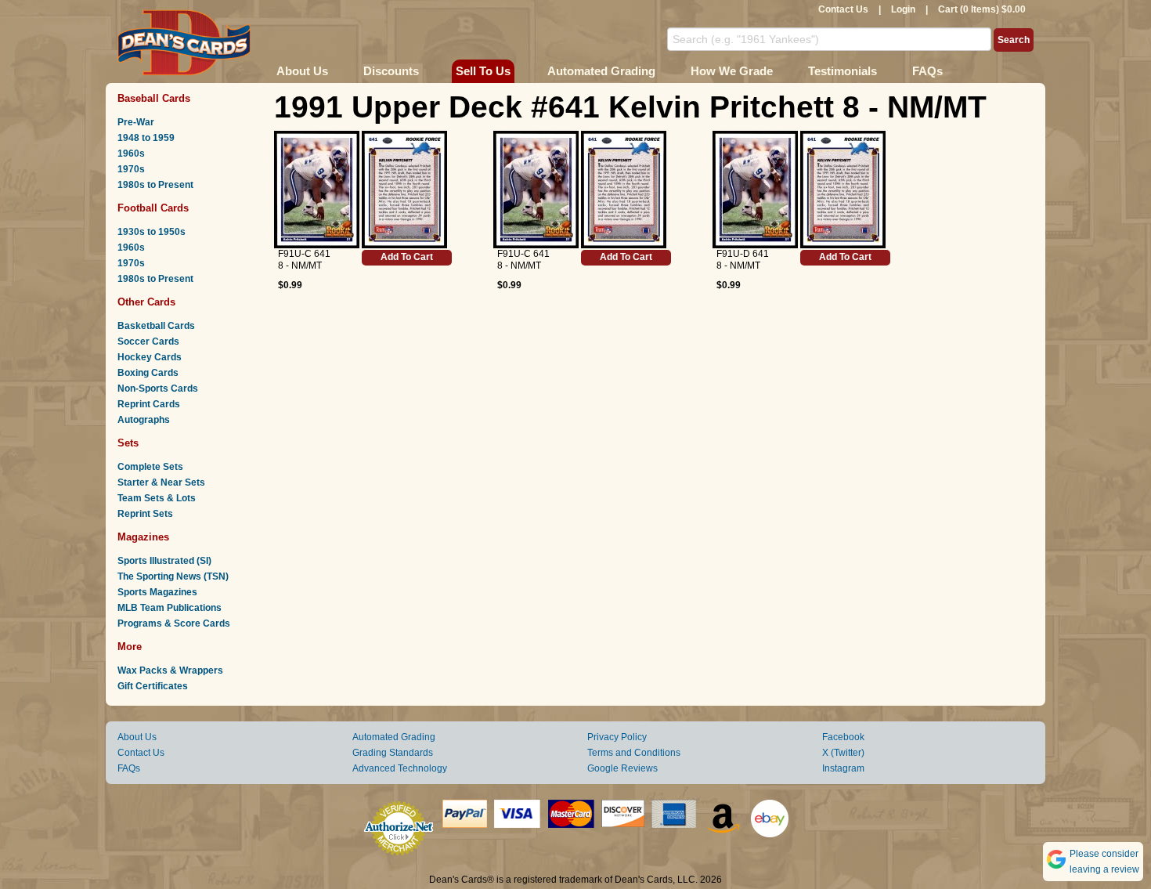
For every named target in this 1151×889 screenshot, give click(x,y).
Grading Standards (392, 752)
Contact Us (843, 9)
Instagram (843, 768)
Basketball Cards (156, 325)
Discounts (391, 71)
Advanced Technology (399, 768)
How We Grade (732, 71)
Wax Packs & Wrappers (170, 670)
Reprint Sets (145, 513)
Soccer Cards (148, 341)
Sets (128, 443)
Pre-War (135, 122)
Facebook (843, 737)
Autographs (143, 419)
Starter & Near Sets (161, 482)
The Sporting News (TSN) (173, 576)
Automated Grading (601, 71)
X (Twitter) (843, 752)
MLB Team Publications (169, 607)
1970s (131, 169)
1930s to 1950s (151, 231)
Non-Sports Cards (157, 388)
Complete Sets (150, 466)
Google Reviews (622, 768)
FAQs (927, 71)
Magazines (143, 537)
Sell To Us (483, 71)
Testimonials (842, 71)
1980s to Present (155, 184)
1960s (131, 153)
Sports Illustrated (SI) (164, 560)
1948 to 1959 (146, 137)
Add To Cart (407, 256)
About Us (302, 71)
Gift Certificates (152, 686)
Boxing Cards (148, 372)
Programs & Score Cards (173, 623)
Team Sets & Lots (156, 498)
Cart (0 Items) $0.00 (982, 9)
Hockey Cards (149, 357)
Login (903, 9)
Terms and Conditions (633, 752)
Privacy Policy (617, 737)
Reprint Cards (148, 404)
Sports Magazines (157, 592)
